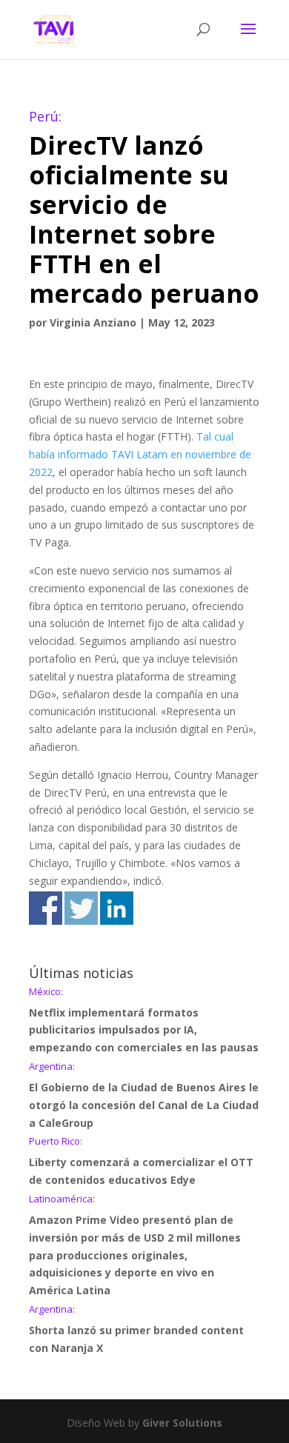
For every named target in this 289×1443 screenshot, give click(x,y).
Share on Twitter (81, 908)
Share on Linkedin (116, 908)
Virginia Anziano (93, 322)
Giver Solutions (182, 1423)
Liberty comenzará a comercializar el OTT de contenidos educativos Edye (141, 1161)
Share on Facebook (45, 908)
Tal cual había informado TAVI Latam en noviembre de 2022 (140, 454)
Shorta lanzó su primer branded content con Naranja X (136, 1330)
